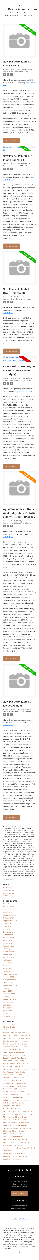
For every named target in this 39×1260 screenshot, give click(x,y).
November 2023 (9, 952)
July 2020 (7, 1005)
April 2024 (7, 940)
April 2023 (7, 968)
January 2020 (9, 1016)
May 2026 (7, 909)
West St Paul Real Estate (18, 868)
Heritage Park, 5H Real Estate (26, 847)
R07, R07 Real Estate (20, 857)
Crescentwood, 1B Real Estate (17, 834)
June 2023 (7, 963)
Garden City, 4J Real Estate (26, 845)
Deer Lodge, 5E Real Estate (19, 836)
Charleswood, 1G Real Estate (12, 832)
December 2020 (9, 999)
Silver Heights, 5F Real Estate (12, 864)
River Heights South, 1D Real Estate (17, 1114)
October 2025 (8, 918)
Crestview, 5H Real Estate (13, 1049)
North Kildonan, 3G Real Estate (16, 1094)
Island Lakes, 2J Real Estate (20, 166)
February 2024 (9, 946)
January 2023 (9, 971)
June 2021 (7, 991)
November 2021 (9, 980)
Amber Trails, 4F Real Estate (16, 828)
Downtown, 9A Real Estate (14, 1055)
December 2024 (9, 932)
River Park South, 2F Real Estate (22, 862)
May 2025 (7, 929)
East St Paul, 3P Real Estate (20, 523)
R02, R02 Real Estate (11, 1106)
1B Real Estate (16, 827)
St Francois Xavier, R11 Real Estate (17, 1128)
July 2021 (7, 988)
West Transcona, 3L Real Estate (22, 870)
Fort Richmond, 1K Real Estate (25, 840)
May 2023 (7, 966)
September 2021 (10, 985)
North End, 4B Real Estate (16, 851)
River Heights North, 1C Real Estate (17, 1111)
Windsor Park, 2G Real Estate (11, 875)
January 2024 (9, 949)
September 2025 (10, 921)
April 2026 (7, 912)
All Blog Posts (8, 887)
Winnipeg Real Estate (27, 875)
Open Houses (8, 893)
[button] (8, 1170)
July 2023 (7, 960)
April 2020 (7, 1011)
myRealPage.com (23, 1219)
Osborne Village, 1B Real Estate (16, 1100)
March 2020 (8, 1013)
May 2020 (7, 1008)
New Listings (8, 890)
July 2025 (7, 923)
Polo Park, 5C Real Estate (24, 855)
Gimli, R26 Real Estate (10, 847)
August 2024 (8, 938)
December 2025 (9, 915)
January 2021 (8, 996)
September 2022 (10, 974)
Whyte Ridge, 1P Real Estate (25, 873)
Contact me (19, 1194)
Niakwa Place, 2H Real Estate (15, 1089)
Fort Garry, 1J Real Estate (19, 71)
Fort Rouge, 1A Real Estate (24, 843)
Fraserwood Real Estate (10, 845)
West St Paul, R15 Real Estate (15, 1139)
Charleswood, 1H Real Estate (20, 380)
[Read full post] (19, 42)
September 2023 (10, 954)
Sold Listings (8, 896)
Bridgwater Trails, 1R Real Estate (26, 830)
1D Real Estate (25, 827)
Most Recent (8, 904)
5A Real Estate (9, 1030)
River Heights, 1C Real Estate (16, 860)
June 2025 (7, 926)
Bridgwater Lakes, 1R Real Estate (16, 1035)
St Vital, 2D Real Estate (12, 1134)
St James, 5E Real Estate (18, 866)
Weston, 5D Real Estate (10, 871)
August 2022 (8, 977)
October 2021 (8, 982)
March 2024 (8, 943)
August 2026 (8, 907)
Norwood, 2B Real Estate (18, 853)
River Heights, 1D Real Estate (20, 299)
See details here (25, 391)
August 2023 (8, 957)
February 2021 (9, 994)
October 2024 (8, 935)
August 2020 (8, 1002)
